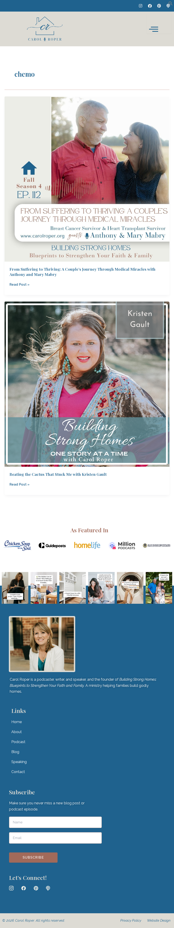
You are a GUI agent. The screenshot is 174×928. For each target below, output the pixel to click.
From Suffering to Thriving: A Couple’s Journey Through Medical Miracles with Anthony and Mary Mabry (82, 271)
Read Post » (19, 284)
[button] (170, 4)
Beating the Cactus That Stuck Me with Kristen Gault (58, 474)
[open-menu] (159, 23)
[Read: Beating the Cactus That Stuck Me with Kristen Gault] (87, 383)
